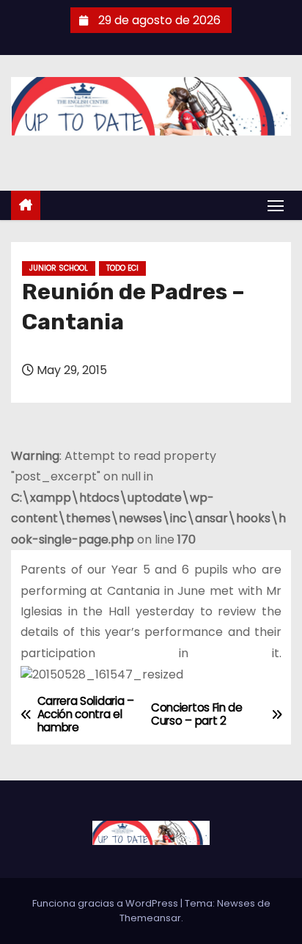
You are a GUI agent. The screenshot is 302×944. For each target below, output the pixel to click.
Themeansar (150, 918)
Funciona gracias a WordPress (106, 903)
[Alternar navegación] (275, 205)
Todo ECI (122, 268)
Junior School (58, 268)
